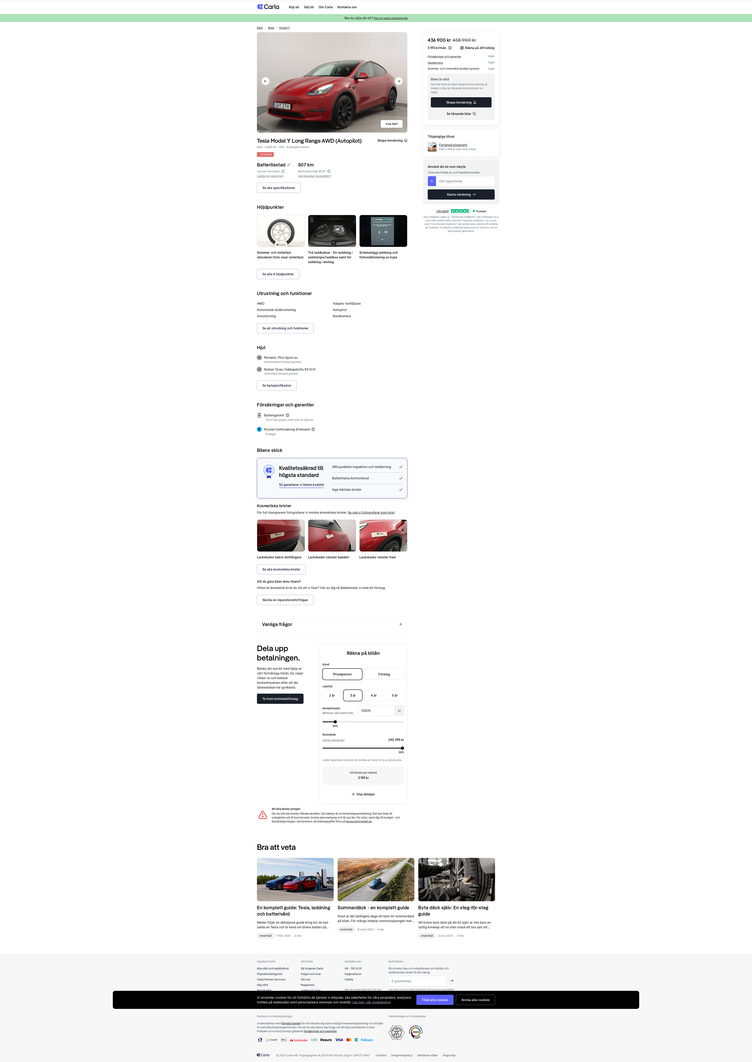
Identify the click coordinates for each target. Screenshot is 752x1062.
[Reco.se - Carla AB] (416, 1032)
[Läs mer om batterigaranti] (287, 415)
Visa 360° (392, 124)
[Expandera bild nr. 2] (332, 82)
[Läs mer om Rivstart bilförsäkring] (313, 429)
